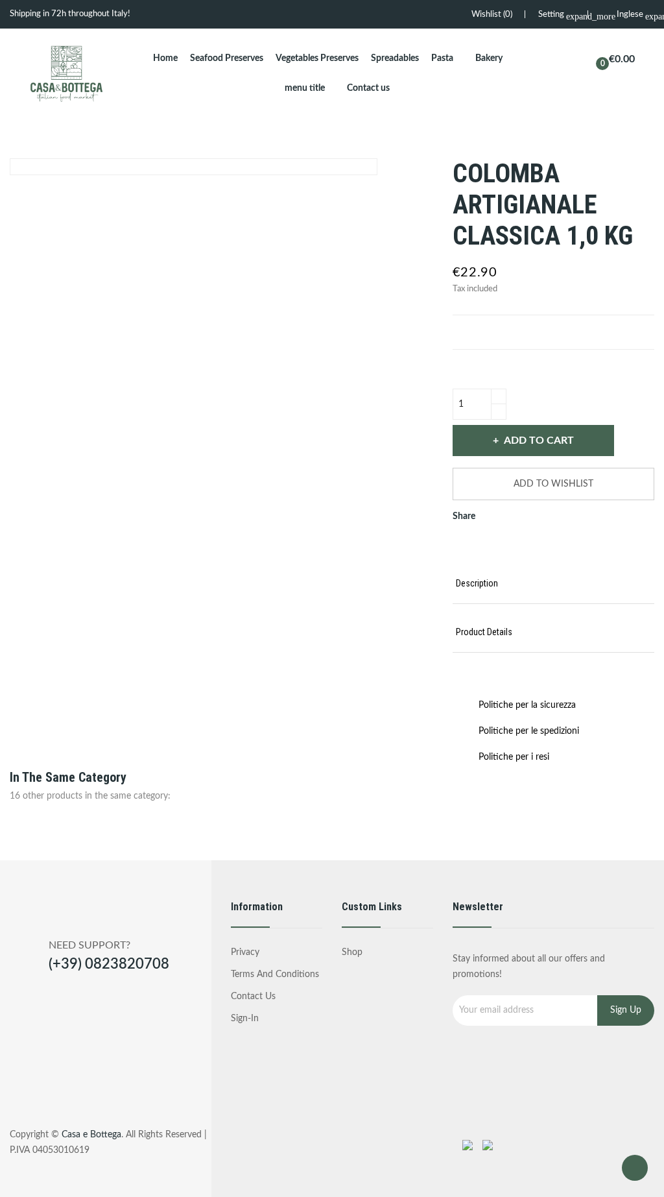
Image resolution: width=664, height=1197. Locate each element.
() (491, 14)
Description (477, 583)
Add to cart (539, 440)
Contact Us (253, 996)
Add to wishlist (553, 484)
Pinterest (508, 545)
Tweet (486, 545)
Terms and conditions (275, 974)
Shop (352, 952)
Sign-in (245, 1018)
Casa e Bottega (91, 1134)
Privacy (245, 952)
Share (464, 545)
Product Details (484, 632)
